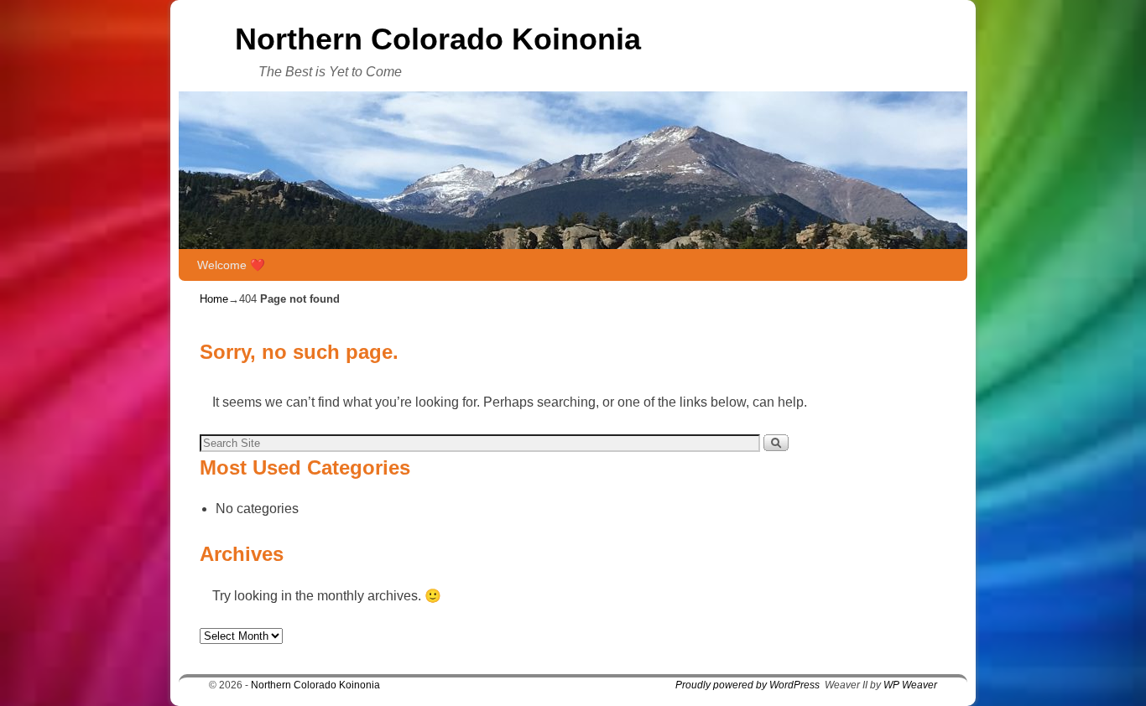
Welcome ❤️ (231, 265)
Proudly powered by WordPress (747, 685)
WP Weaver (910, 685)
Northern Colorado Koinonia (438, 39)
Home (214, 299)
